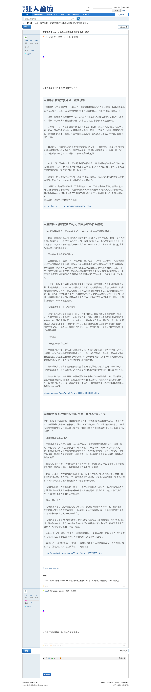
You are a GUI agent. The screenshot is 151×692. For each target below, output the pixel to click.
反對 (61, 645)
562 (31, 595)
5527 (26, 41)
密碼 (87, 10)
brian (46, 37)
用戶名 (88, 7)
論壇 (36, 23)
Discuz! (34, 682)
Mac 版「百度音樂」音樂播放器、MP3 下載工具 (102, 581)
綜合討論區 (44, 23)
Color (46, 658)
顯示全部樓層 (73, 37)
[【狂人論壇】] (37, 11)
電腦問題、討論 (51, 14)
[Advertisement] (83, 56)
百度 (46, 568)
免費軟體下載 (38, 14)
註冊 (123, 10)
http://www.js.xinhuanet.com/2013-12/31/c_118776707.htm (74, 553)
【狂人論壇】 (23, 23)
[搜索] (78, 19)
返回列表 (124, 27)
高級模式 (122, 658)
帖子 (72, 19)
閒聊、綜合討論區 (73, 14)
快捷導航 (121, 15)
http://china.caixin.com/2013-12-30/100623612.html (68, 206)
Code (57, 658)
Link (52, 658)
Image (49, 658)
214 (36, 41)
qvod (50, 568)
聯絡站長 (110, 682)
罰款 (58, 568)
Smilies (60, 658)
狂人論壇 (125, 682)
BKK (46, 591)
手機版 (103, 682)
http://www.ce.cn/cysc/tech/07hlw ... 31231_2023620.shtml (71, 393)
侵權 (54, 568)
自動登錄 (117, 7)
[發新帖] (26, 27)
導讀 (62, 14)
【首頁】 (27, 14)
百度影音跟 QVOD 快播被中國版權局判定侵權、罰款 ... (69, 23)
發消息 (29, 54)
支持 (54, 645)
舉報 (124, 586)
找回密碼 (125, 7)
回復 (46, 586)
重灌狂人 (86, 14)
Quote (55, 658)
